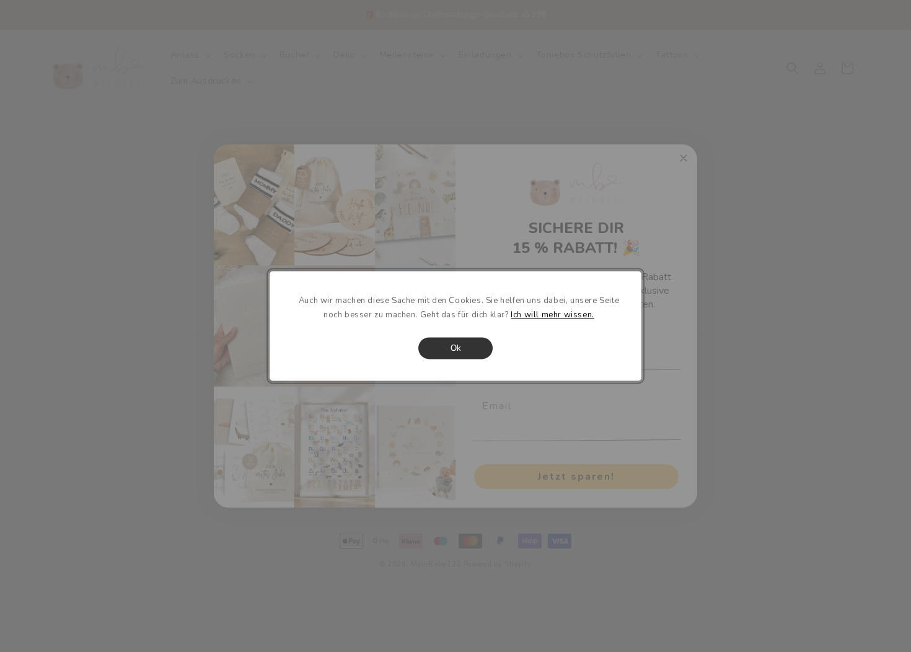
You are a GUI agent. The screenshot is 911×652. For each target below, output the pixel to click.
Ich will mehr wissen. (552, 315)
